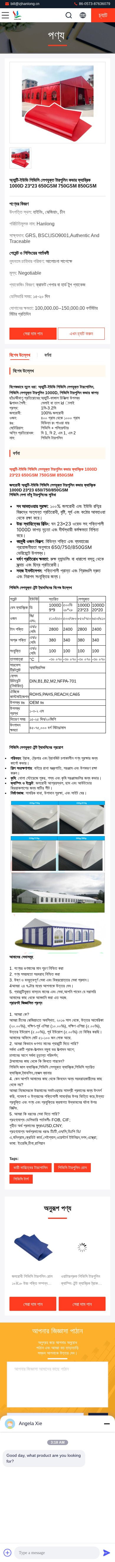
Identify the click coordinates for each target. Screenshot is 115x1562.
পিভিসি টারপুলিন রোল (72, 1167)
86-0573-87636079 (94, 4)
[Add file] (8, 1552)
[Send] (106, 1552)
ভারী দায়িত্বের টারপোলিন (30, 1167)
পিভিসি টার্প (21, 1179)
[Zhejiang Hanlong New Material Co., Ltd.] (25, 15)
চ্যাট (103, 15)
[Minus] (106, 1423)
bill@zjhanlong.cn (25, 4)
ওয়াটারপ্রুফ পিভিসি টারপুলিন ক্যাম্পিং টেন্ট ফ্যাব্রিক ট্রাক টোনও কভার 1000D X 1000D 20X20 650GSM (47, 1280)
